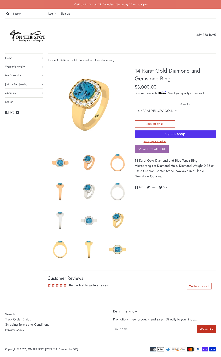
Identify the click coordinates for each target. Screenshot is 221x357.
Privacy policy (14, 330)
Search (9, 102)
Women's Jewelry (24, 67)
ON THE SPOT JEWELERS (42, 349)
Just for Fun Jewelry (24, 84)
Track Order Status (18, 319)
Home (24, 58)
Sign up (65, 13)
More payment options (155, 141)
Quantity (185, 104)
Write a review (199, 286)
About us (24, 93)
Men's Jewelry (24, 75)
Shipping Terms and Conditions (27, 324)
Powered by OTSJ (68, 349)
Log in (52, 13)
